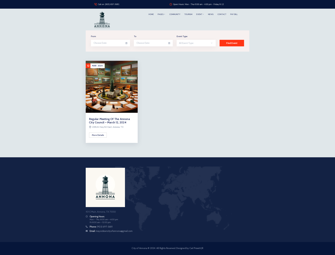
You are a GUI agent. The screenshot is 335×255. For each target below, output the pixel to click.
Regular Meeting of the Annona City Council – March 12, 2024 (109, 120)
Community (174, 14)
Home (151, 14)
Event (199, 14)
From (93, 36)
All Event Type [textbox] (186, 43)
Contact (221, 14)
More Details (98, 135)
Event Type (182, 36)
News (211, 14)
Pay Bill (234, 14)
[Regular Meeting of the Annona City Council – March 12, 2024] (112, 86)
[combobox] (196, 43)
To (135, 36)
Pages (161, 14)
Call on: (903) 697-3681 (108, 4)
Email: (111, 231)
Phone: (101, 226)
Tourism (188, 14)
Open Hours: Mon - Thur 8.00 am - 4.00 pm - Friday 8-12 (198, 4)
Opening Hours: (97, 216)
